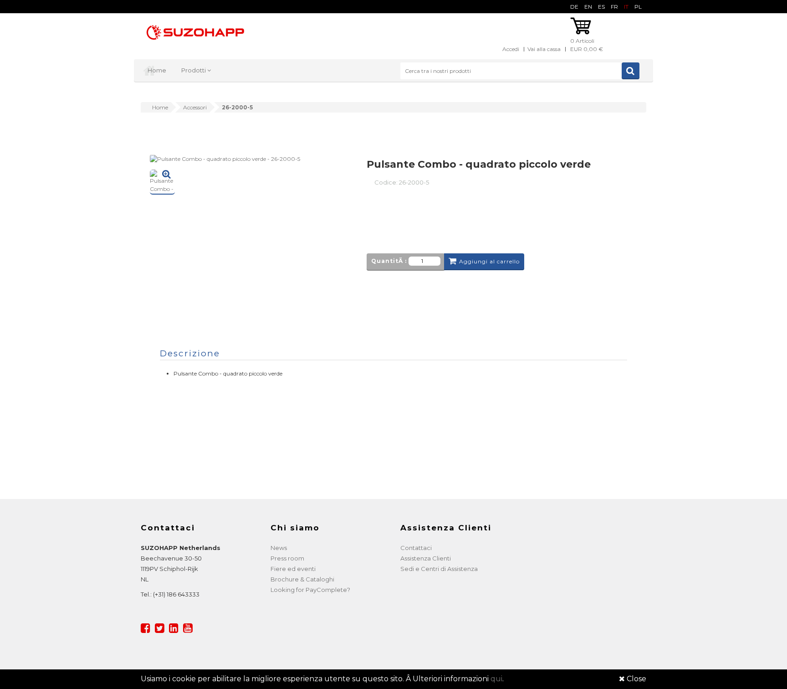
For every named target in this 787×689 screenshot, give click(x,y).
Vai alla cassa (544, 49)
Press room (287, 558)
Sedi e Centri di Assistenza (439, 568)
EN (588, 6)
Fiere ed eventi (293, 568)
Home (157, 70)
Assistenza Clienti (425, 558)
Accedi (510, 49)
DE (574, 6)
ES (601, 6)
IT (626, 6)
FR (614, 6)
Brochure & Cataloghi (302, 579)
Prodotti (194, 70)
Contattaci (416, 547)
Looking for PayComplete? (310, 589)
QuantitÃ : (389, 260)
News (279, 547)
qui (496, 678)
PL (638, 6)
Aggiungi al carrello (489, 261)
